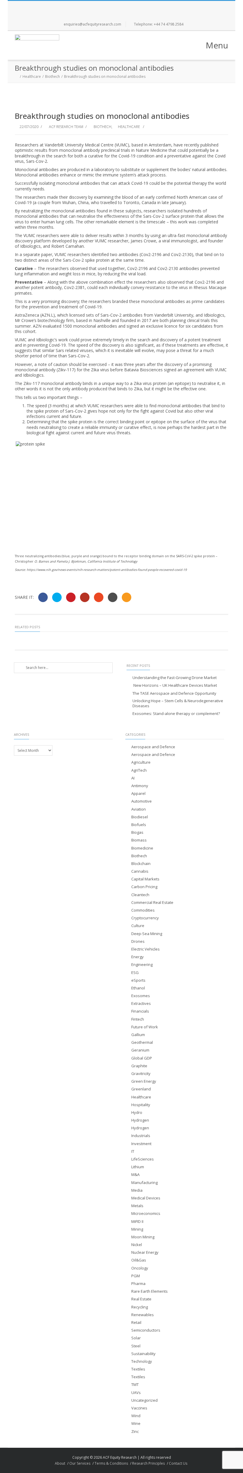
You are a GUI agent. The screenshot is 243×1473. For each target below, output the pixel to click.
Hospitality (140, 1104)
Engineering (142, 964)
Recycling (139, 1307)
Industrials (140, 1135)
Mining (137, 1229)
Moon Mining (142, 1237)
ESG (135, 972)
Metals (137, 1205)
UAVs (136, 1392)
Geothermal (142, 1042)
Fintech (137, 1019)
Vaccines (139, 1408)
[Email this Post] (126, 597)
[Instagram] (128, 7)
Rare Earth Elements (149, 1291)
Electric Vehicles (145, 949)
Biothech (52, 76)
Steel (135, 1346)
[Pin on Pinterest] (71, 597)
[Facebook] (102, 7)
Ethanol (138, 988)
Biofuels (138, 824)
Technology (141, 1361)
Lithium (137, 1166)
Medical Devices (145, 1198)
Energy (137, 956)
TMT (135, 1384)
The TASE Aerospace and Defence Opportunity (174, 693)
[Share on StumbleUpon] (98, 597)
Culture (137, 925)
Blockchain (141, 863)
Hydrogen (140, 1120)
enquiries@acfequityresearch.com (92, 24)
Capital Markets (145, 879)
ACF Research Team (66, 126)
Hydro (136, 1112)
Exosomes (140, 995)
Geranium (140, 1050)
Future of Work (144, 1027)
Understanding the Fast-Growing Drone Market (174, 677)
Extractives (141, 1003)
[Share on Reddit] (112, 597)
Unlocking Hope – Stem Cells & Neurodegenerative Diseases (177, 703)
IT (132, 1151)
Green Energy (143, 1081)
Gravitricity (141, 1073)
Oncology (139, 1268)
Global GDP (141, 1058)
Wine (135, 1423)
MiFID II (137, 1221)
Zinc (135, 1431)
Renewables (142, 1314)
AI (133, 778)
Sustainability (143, 1353)
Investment (141, 1143)
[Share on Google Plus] (84, 597)
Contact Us (178, 1463)
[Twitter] (115, 7)
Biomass (139, 840)
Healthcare (32, 76)
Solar (136, 1338)
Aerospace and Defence (153, 746)
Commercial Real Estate (152, 902)
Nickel (136, 1244)
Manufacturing (144, 1182)
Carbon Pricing (144, 886)
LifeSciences (142, 1159)
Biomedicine (142, 848)
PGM (135, 1275)
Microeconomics (145, 1213)
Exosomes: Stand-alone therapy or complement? (176, 713)
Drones (138, 941)
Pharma (138, 1283)
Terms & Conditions (111, 1463)
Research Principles (148, 1463)
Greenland (141, 1089)
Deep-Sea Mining (146, 933)
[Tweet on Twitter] (57, 597)
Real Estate (141, 1299)
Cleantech (140, 894)
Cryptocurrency (145, 918)
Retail (136, 1322)
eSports (138, 980)
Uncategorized (144, 1400)
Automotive (141, 801)
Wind (135, 1415)
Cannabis (139, 871)
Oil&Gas (138, 1260)
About (60, 1463)
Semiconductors (145, 1330)
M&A (135, 1174)
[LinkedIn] (141, 7)
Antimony (139, 785)
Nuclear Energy (145, 1252)
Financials (140, 1011)
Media (137, 1190)
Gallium (138, 1034)
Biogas (137, 832)
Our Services (79, 1463)
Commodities (143, 910)
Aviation (138, 809)
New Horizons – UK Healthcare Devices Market (174, 685)
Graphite (139, 1065)
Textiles (138, 1369)
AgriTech (139, 770)
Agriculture (141, 762)
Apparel (138, 793)
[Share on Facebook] (43, 597)
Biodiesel (139, 817)
